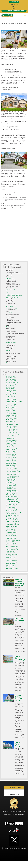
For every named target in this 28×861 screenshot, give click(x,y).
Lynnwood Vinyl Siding (11, 432)
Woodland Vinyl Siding (11, 559)
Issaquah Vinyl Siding (11, 463)
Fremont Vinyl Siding (11, 545)
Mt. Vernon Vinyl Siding (11, 407)
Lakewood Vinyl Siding (11, 504)
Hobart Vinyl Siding (10, 482)
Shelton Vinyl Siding (11, 379)
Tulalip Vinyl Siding (10, 396)
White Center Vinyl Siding (12, 473)
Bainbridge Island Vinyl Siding (13, 512)
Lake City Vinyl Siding (11, 468)
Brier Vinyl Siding (10, 446)
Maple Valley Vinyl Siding (12, 430)
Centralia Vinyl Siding (11, 445)
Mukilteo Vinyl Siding (11, 480)
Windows (8, 362)
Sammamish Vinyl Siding (12, 382)
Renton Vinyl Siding (11, 412)
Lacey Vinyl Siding (10, 438)
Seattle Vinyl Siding (11, 393)
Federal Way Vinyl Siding (12, 491)
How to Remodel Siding (18, 744)
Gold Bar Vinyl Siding (11, 459)
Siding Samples (10, 344)
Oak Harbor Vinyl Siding (12, 424)
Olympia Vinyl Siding (11, 376)
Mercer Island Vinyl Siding (12, 476)
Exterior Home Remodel (12, 297)
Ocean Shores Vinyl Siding (12, 521)
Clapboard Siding (10, 278)
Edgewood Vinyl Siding (11, 460)
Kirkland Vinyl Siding (11, 485)
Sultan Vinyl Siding (10, 421)
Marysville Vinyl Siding (11, 426)
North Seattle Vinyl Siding (12, 546)
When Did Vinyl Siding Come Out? (19, 620)
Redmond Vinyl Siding (11, 499)
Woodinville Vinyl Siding (12, 496)
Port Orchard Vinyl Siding (12, 416)
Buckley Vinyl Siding (11, 451)
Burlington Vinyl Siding (11, 402)
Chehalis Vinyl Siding (11, 398)
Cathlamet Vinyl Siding (11, 560)
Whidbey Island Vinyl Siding (13, 515)
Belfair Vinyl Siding (10, 465)
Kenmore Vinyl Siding (11, 505)
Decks (7, 292)
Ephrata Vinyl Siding (11, 527)
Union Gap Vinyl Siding (11, 518)
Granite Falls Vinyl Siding (12, 526)
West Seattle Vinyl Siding (12, 516)
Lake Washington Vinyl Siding (13, 471)
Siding (7, 334)
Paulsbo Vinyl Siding (11, 541)
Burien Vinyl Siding (10, 449)
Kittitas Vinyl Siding (10, 557)
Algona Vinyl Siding (11, 457)
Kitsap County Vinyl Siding (12, 524)
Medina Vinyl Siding (11, 484)
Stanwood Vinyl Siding (11, 548)
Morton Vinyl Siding (11, 523)
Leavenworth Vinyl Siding (12, 434)
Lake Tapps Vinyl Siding (12, 470)
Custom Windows (10, 289)
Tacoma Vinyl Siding (11, 490)
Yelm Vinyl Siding (10, 410)
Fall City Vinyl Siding (11, 507)
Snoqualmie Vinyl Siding (12, 498)
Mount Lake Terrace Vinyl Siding (14, 502)
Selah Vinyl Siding (10, 552)
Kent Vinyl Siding (10, 388)
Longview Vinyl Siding (11, 532)
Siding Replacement (11, 342)
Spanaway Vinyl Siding (11, 513)
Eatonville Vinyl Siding (11, 510)
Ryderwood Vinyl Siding (12, 415)
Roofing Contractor (10, 330)
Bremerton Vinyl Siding (11, 466)
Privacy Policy (14, 813)
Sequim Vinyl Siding (11, 537)
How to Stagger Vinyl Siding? (20, 658)
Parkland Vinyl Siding (11, 409)
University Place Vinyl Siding (13, 540)
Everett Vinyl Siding (11, 384)
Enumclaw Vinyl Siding (11, 462)
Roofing (8, 326)
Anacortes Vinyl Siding (11, 562)
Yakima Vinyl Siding (11, 377)
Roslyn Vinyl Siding (10, 551)
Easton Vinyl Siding (10, 385)
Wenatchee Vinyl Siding (12, 554)
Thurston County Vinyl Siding (13, 519)
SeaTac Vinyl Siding (10, 477)
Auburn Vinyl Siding (11, 390)
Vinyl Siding (9, 350)
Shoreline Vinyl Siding (11, 530)
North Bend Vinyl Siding (12, 501)
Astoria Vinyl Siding (10, 563)
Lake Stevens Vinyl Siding (12, 429)
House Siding (9, 306)
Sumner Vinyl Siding (11, 454)
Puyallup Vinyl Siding (11, 413)
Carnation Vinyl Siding (11, 529)
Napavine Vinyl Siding (11, 437)
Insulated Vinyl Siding (11, 308)
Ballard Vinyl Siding (11, 565)
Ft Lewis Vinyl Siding (11, 494)
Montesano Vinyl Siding (12, 568)
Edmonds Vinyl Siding (11, 509)
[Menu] (25, 15)
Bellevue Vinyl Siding (11, 493)
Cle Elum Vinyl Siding (11, 534)
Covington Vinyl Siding (11, 441)
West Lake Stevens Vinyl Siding (14, 401)
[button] (14, 2)
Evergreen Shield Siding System (14, 295)
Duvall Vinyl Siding (10, 566)
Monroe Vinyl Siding (11, 455)
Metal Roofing (9, 312)
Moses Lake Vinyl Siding (12, 549)
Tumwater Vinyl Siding (11, 380)
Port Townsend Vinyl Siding (12, 418)
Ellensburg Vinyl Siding (11, 440)
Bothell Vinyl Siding (11, 443)
